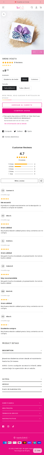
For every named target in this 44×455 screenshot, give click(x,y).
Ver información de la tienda (15, 124)
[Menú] (3, 7)
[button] (32, 7)
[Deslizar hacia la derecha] (40, 2)
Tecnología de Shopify (22, 451)
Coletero (34, 79)
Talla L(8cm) (24, 88)
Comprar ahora (22, 111)
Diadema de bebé (11, 79)
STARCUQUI (18, 448)
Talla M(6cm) (9, 88)
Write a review (19, 181)
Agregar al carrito (22, 105)
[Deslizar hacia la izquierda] (4, 2)
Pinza (25, 79)
